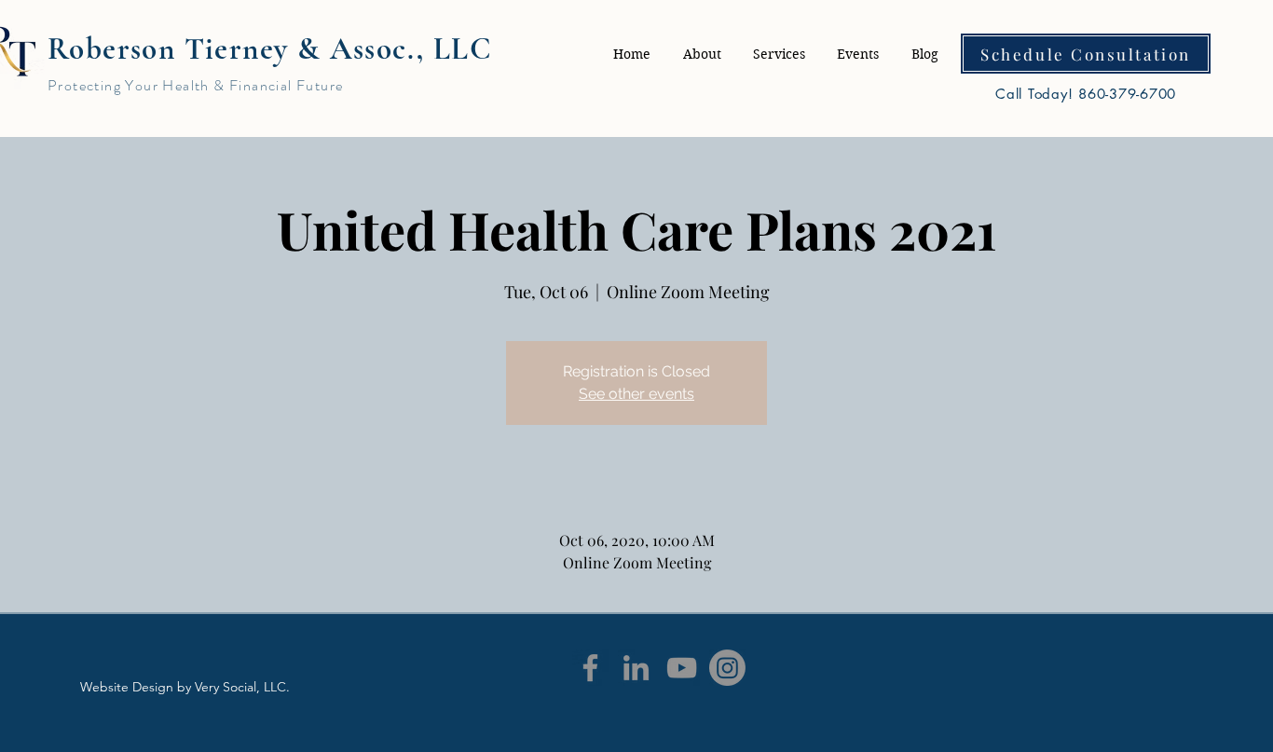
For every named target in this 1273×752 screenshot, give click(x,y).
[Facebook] (590, 667)
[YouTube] (682, 667)
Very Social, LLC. (242, 686)
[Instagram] (727, 667)
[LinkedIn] (636, 667)
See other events (636, 394)
